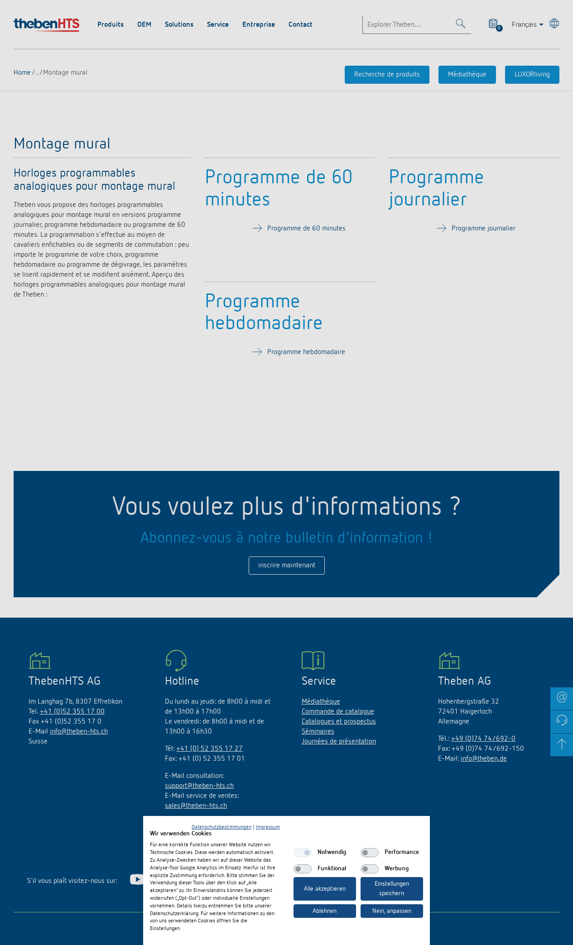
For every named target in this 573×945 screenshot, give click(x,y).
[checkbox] (303, 852)
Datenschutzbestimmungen (221, 827)
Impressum (268, 827)
